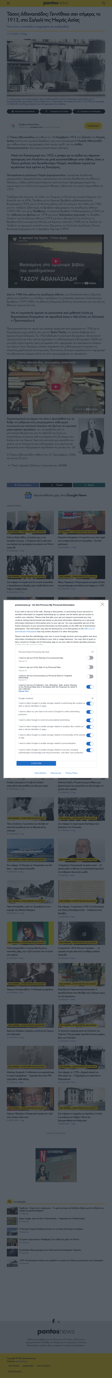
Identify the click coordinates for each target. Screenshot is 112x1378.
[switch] (89, 658)
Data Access (56, 773)
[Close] (103, 605)
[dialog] (56, 689)
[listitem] (56, 651)
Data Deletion (40, 773)
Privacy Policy (71, 773)
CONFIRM (36, 763)
